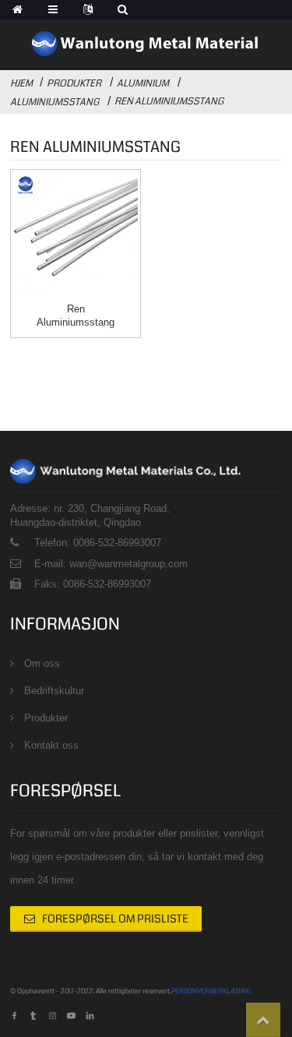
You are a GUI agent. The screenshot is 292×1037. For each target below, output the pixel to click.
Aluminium (143, 83)
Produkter (74, 83)
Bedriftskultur (54, 691)
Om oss (42, 663)
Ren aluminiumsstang (168, 101)
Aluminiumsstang (54, 102)
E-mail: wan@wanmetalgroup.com (111, 564)
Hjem (21, 83)
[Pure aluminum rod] (75, 234)
